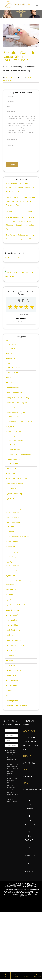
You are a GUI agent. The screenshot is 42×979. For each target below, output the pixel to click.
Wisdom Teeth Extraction (16, 741)
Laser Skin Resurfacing (15, 645)
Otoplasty (10, 690)
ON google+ (29, 873)
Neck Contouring (13, 665)
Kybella (11, 462)
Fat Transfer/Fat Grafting (18, 572)
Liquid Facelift (12, 650)
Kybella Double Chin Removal (18, 640)
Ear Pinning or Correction (16, 514)
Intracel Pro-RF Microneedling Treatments (18, 618)
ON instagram (29, 889)
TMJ (7, 731)
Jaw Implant (11, 625)
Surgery (9, 726)
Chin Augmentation (14, 428)
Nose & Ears (11, 685)
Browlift (9, 417)
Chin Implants (13, 548)
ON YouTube (29, 904)
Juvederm (10, 630)
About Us (10, 376)
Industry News (14, 402)
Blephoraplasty (14, 562)
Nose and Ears (14, 495)
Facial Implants (12, 553)
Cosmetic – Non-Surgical (16, 438)
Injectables (10, 611)
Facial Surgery (12, 587)
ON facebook (29, 857)
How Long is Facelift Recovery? (19, 246)
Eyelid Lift (10, 534)
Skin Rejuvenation (13, 716)
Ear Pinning (10, 509)
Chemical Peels (12, 423)
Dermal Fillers (13, 452)
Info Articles (13, 407)
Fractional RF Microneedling (20, 457)
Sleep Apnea (11, 721)
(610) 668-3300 (23, 931)
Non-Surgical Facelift (15, 680)
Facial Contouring (13, 544)
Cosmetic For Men (13, 443)
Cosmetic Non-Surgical (15, 448)
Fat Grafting (11, 592)
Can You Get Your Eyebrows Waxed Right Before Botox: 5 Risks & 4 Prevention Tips (21, 236)
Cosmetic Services (13, 472)
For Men (9, 597)
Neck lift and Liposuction (20, 490)
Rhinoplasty (15, 498)
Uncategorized (12, 736)
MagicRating (25, 357)
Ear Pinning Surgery (14, 519)
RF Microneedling (13, 705)
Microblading (11, 655)
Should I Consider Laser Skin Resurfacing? (20, 56)
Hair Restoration (13, 606)
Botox (8, 412)
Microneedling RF (15, 467)
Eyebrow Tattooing (14, 529)
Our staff (13, 383)
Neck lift (11, 582)
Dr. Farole (9, 77)
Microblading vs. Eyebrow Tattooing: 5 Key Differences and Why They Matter (20, 222)
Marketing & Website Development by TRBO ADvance (21, 920)
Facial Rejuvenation (16, 476)
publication (10, 700)
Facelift (13, 479)
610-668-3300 (13, 292)
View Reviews (21, 353)
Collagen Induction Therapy (17, 433)
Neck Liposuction (13, 675)
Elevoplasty (11, 524)
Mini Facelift (15, 484)
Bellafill (9, 388)
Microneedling (12, 660)
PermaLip (10, 695)
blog (8, 399)
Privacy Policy (19, 920)
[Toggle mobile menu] (37, 5)
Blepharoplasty (12, 394)
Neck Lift (10, 670)
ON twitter (29, 841)
